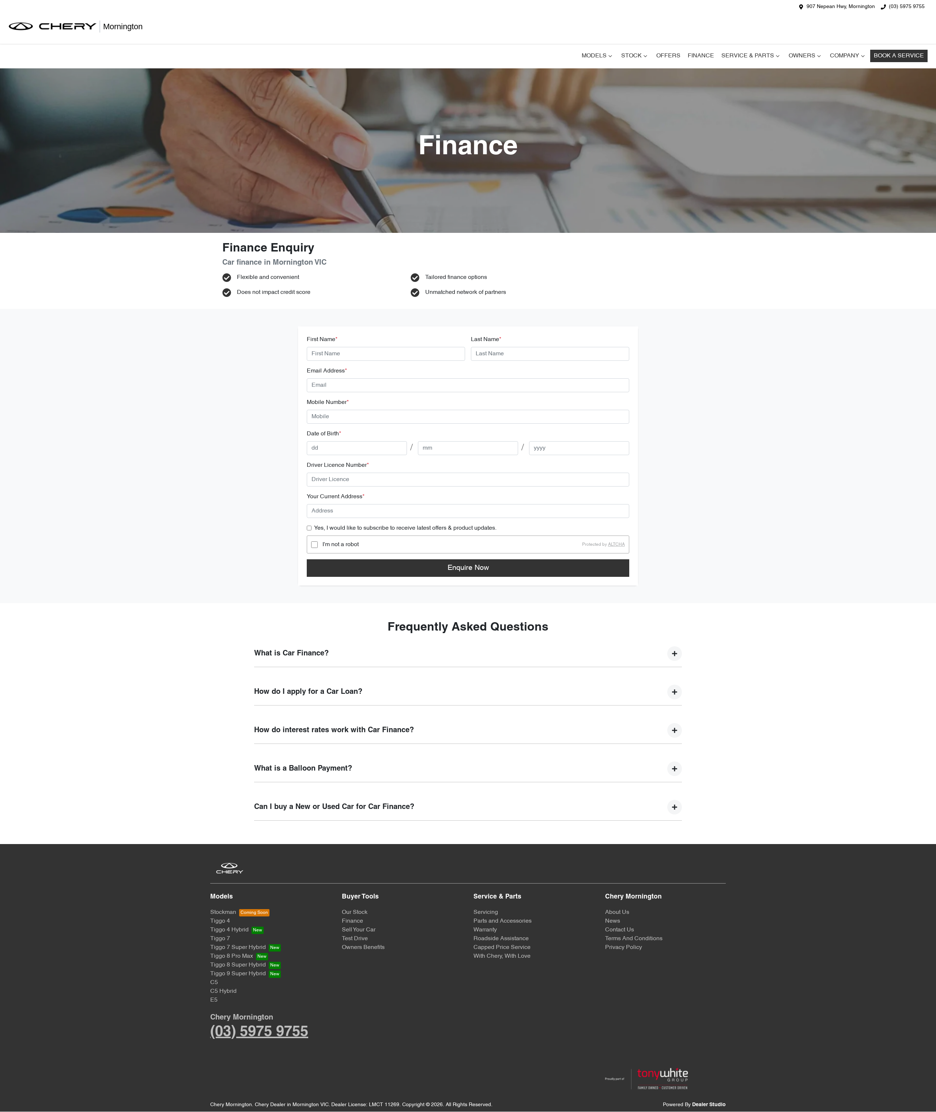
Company (844, 56)
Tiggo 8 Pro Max (231, 956)
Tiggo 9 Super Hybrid (238, 974)
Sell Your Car (358, 930)
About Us (617, 912)
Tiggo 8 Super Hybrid (238, 965)
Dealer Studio (709, 1104)
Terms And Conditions (634, 939)
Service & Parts (747, 56)
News (612, 921)
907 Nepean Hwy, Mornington (841, 6)
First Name (322, 340)
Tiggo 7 (220, 939)
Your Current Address (336, 497)
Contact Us (619, 930)
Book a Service (899, 56)
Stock (631, 56)
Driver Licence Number (338, 465)
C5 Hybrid (223, 991)
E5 (214, 1000)
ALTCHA (616, 544)
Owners (802, 56)
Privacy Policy (623, 947)
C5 (214, 983)
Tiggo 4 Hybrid (229, 930)
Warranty (485, 930)
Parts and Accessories (502, 921)
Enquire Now (468, 568)
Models (594, 56)
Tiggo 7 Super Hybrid (238, 947)
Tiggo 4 (220, 921)
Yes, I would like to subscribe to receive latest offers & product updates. (405, 528)
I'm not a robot (340, 545)
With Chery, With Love (502, 956)
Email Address (327, 371)
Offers (668, 56)
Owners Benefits (363, 947)
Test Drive (355, 939)
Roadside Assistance (501, 939)
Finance (701, 56)
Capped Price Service (502, 947)
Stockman (223, 912)
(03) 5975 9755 (907, 6)
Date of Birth (324, 434)
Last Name (486, 340)
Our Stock (354, 912)
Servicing (485, 912)
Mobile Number (328, 402)
